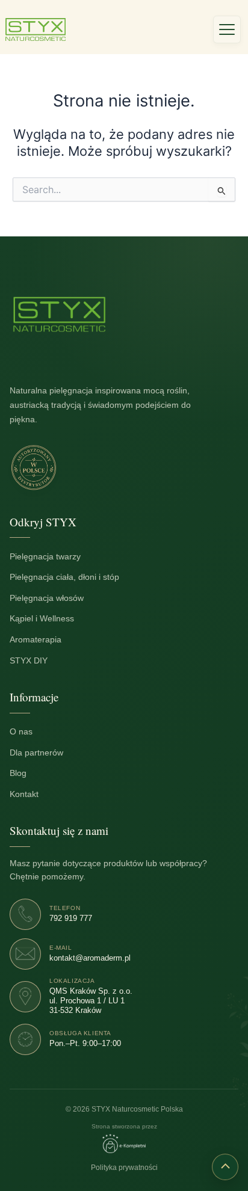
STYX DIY (35, 660)
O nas (27, 732)
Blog (24, 773)
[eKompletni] (124, 1143)
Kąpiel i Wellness (48, 619)
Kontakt (30, 794)
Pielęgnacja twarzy (51, 556)
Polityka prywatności (124, 1167)
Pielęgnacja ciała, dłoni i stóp (71, 577)
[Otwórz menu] (227, 29)
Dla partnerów (43, 752)
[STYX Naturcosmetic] (59, 314)
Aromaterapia (42, 640)
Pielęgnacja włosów (53, 598)
